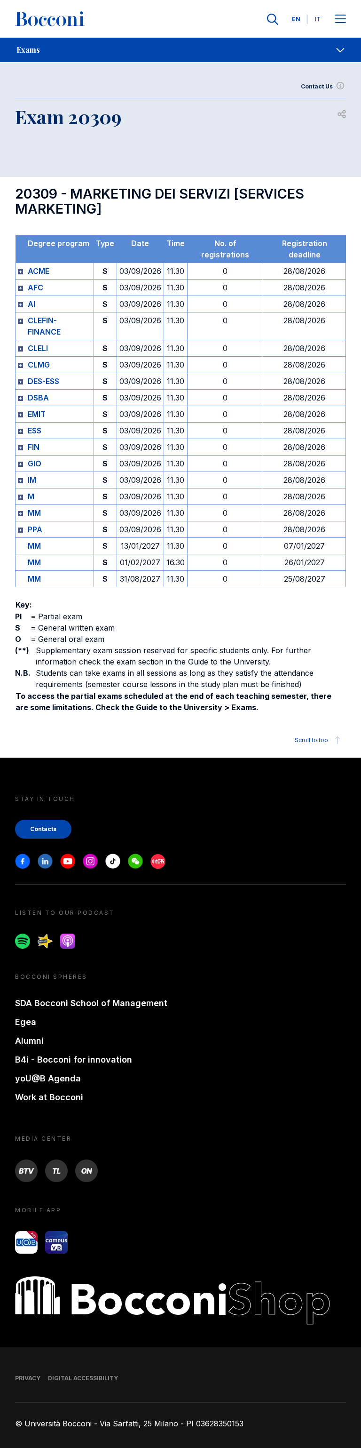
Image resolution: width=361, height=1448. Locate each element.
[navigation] (180, 50)
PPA (35, 529)
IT (318, 19)
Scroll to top (311, 740)
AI (31, 304)
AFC (35, 287)
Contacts (43, 828)
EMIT (37, 414)
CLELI (38, 348)
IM (32, 480)
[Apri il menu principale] (340, 19)
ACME (38, 271)
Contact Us (317, 86)
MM (34, 513)
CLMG (39, 364)
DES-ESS (43, 381)
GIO (34, 463)
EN (296, 19)
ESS (34, 430)
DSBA (38, 397)
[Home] (50, 19)
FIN (33, 447)
